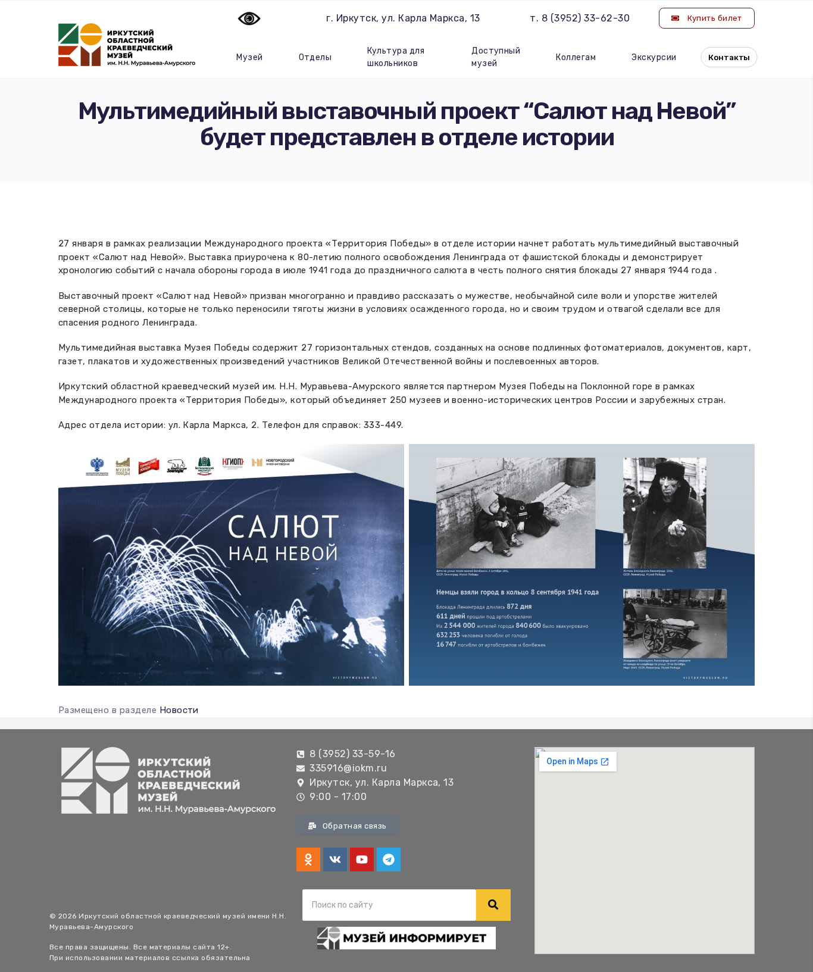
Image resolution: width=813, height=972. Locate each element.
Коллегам (576, 57)
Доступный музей (495, 57)
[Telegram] (389, 859)
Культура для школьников (395, 57)
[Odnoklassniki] (308, 859)
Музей (249, 57)
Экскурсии (653, 57)
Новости (179, 710)
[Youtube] (362, 859)
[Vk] (335, 859)
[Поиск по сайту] (493, 905)
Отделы (315, 57)
